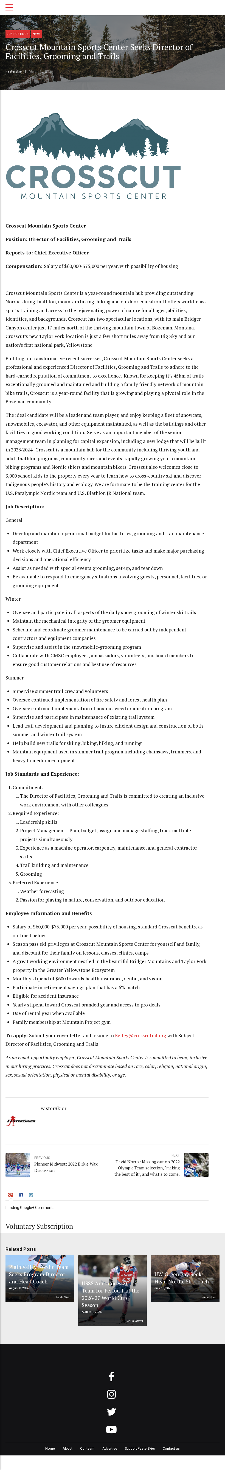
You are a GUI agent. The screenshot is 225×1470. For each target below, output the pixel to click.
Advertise (109, 1448)
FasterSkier (14, 71)
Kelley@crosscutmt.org (140, 1035)
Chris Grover (135, 1320)
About (67, 1448)
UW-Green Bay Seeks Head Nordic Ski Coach (181, 1278)
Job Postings (18, 33)
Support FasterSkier (140, 1448)
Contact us (171, 1448)
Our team (87, 1448)
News (37, 33)
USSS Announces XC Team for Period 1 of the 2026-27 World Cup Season (110, 1294)
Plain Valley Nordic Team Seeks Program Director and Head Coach (39, 1274)
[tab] (11, 1195)
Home (50, 1448)
